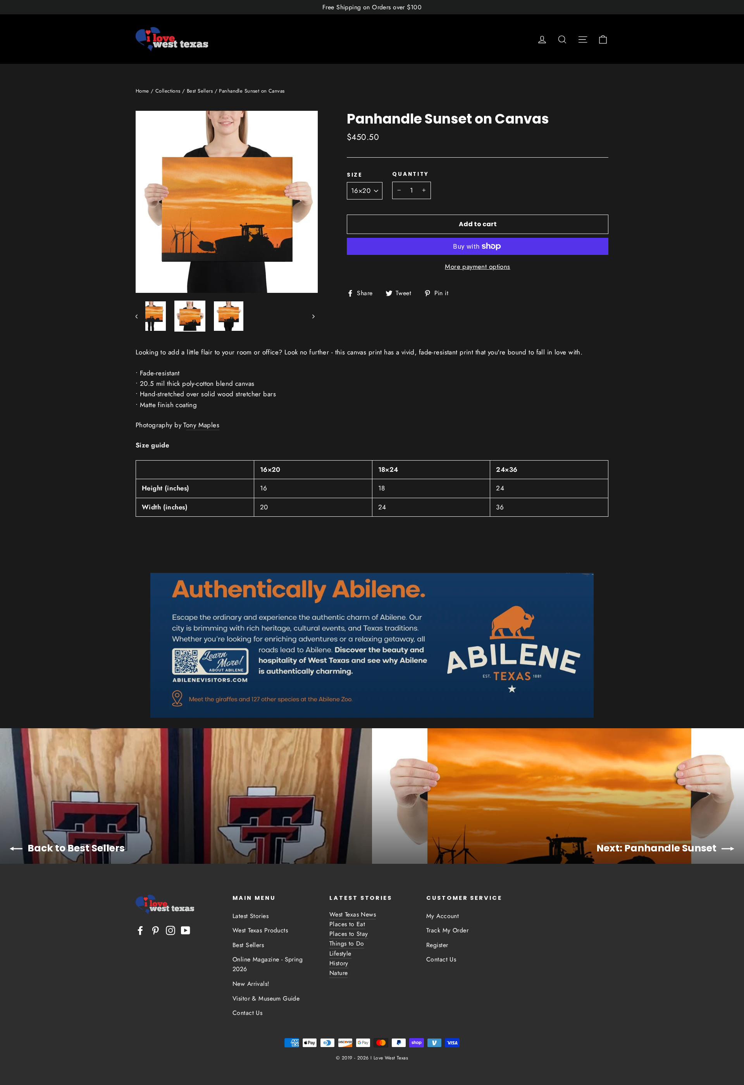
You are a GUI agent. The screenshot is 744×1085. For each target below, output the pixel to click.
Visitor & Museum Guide (266, 998)
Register (437, 945)
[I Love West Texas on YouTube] (185, 930)
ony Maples (202, 425)
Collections (168, 91)
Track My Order (447, 930)
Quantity (410, 174)
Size (355, 175)
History (338, 963)
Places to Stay (348, 933)
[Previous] (140, 316)
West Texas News (352, 914)
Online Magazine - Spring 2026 (267, 964)
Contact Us (247, 1012)
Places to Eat (347, 924)
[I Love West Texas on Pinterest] (155, 930)
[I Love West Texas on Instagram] (170, 930)
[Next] (313, 316)
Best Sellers (200, 91)
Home (142, 91)
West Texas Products (260, 930)
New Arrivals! (251, 983)
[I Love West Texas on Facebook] (140, 930)
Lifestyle (340, 953)
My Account (442, 915)
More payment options (477, 266)
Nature (338, 972)
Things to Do (346, 943)
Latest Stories (250, 915)
